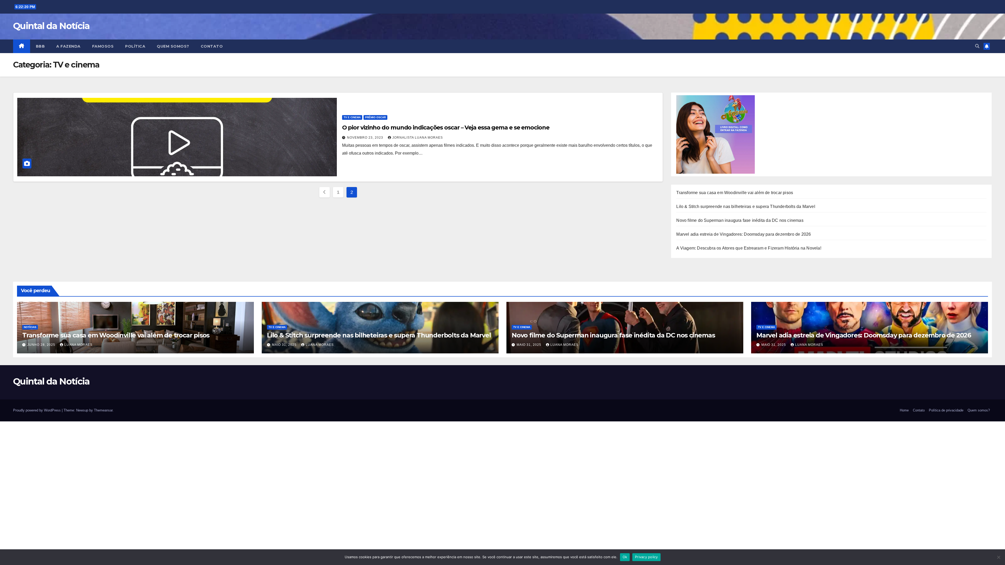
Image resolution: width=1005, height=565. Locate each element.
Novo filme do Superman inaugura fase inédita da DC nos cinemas (739, 220)
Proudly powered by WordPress (37, 410)
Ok (625, 557)
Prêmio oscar (375, 117)
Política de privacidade (946, 410)
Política (135, 46)
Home (904, 410)
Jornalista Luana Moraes (417, 137)
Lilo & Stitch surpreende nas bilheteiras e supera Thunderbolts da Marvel (745, 206)
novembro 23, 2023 (365, 137)
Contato (212, 46)
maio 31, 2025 (285, 345)
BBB (40, 46)
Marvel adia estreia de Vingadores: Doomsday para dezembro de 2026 (743, 234)
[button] (977, 46)
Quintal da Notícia (51, 25)
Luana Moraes (78, 345)
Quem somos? (173, 46)
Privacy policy (646, 557)
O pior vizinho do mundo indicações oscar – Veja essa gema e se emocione (445, 127)
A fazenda (68, 46)
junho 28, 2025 (41, 345)
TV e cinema (352, 117)
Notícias (30, 327)
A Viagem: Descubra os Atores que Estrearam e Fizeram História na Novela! (748, 248)
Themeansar (103, 410)
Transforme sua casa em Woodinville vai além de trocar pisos (734, 192)
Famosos (103, 46)
